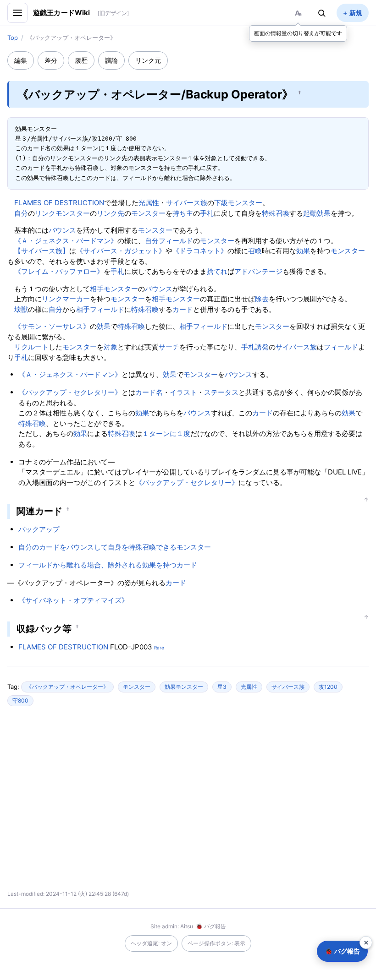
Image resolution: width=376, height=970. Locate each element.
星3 (222, 686)
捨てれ (217, 271)
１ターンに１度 (166, 433)
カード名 (149, 392)
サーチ (169, 347)
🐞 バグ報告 (211, 926)
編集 (20, 60)
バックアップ (39, 529)
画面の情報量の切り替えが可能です (298, 33)
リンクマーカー (66, 298)
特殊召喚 (275, 213)
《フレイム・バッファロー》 (59, 271)
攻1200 (328, 686)
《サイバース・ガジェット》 (121, 250)
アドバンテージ (258, 271)
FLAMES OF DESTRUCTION (59, 202)
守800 (20, 700)
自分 (21, 213)
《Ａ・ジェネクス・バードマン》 (65, 240)
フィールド (176, 240)
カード (182, 309)
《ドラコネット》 (199, 250)
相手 (97, 288)
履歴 (81, 60)
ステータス (221, 392)
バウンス (62, 230)
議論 (111, 60)
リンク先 (110, 213)
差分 (50, 60)
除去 (262, 298)
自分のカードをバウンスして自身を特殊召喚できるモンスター (114, 547)
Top (12, 37)
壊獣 (21, 309)
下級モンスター (238, 202)
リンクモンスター (62, 213)
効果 (303, 250)
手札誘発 (255, 347)
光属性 (148, 202)
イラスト (183, 392)
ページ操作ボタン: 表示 (216, 943)
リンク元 (148, 60)
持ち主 (182, 213)
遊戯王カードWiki (61, 12)
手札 (207, 213)
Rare (159, 647)
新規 (355, 12)
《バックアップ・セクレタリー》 (70, 392)
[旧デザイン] (113, 13)
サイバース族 (186, 202)
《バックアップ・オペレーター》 (67, 686)
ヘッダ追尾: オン (151, 943)
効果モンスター (184, 686)
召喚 (255, 250)
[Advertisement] (107, 802)
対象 (110, 347)
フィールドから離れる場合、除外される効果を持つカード (107, 565)
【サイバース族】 (41, 250)
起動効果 (317, 213)
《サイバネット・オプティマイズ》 (73, 600)
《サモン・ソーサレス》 (52, 326)
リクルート (31, 347)
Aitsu (186, 926)
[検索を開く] (322, 13)
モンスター (148, 213)
